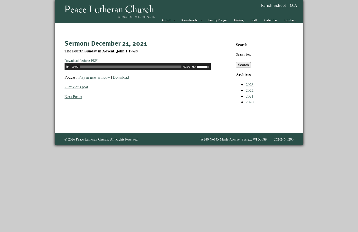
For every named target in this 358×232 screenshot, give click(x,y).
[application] (138, 66)
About (166, 20)
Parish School (273, 5)
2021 (250, 96)
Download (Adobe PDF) (81, 60)
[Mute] (194, 67)
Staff (254, 20)
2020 (250, 101)
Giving (239, 20)
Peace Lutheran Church (109, 10)
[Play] (68, 67)
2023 (250, 84)
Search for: (243, 54)
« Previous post (76, 86)
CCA (293, 5)
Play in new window (94, 77)
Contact (290, 20)
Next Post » (73, 96)
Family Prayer (217, 20)
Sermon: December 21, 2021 (106, 43)
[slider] (204, 66)
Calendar (270, 20)
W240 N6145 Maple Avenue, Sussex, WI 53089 (233, 139)
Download (121, 77)
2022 (250, 90)
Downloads (189, 20)
